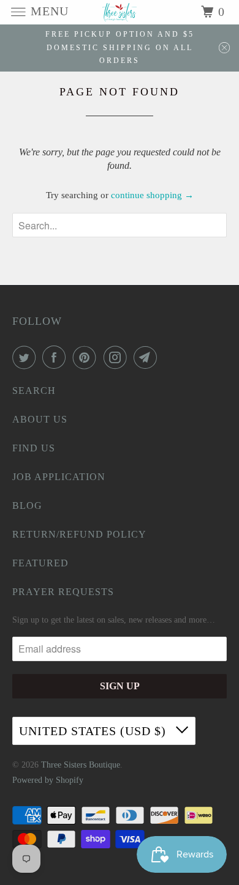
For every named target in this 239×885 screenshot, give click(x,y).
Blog (27, 505)
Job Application (58, 477)
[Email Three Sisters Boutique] (148, 357)
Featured (40, 563)
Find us (33, 448)
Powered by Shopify (47, 780)
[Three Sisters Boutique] (120, 12)
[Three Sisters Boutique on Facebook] (56, 357)
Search (34, 390)
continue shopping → (152, 195)
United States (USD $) (94, 731)
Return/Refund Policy (79, 534)
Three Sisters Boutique (80, 764)
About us (39, 419)
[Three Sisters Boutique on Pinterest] (87, 357)
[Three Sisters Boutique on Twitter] (26, 357)
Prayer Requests (63, 592)
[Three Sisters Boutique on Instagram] (118, 357)
